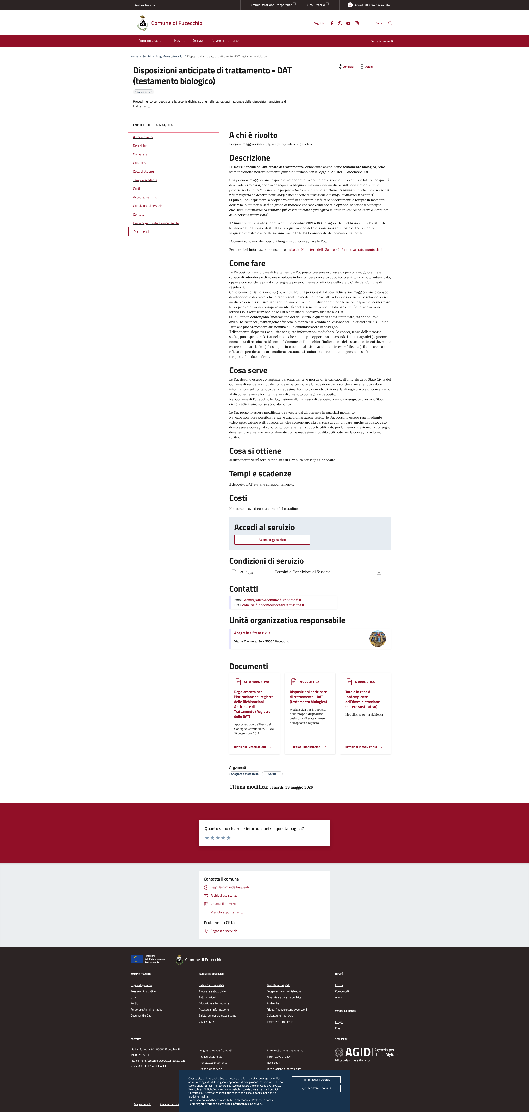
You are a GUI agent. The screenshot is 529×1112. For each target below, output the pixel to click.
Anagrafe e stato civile (168, 56)
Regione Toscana (144, 5)
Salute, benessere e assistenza (217, 1015)
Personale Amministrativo (146, 1009)
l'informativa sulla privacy (246, 1103)
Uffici (134, 997)
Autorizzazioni (207, 997)
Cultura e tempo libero (280, 1015)
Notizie (339, 985)
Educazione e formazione (214, 1003)
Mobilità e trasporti (278, 985)
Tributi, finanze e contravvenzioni (287, 1009)
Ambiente (273, 1003)
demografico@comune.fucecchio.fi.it (272, 600)
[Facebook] (330, 23)
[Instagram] (355, 23)
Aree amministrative (143, 991)
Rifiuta (319, 1080)
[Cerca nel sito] (390, 23)
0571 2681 (142, 1054)
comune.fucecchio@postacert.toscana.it (273, 605)
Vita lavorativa (207, 1021)
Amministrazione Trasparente (271, 4)
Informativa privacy (279, 1056)
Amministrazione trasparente (285, 1050)
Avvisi (338, 997)
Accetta (319, 1088)
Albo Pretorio (316, 4)
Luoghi (339, 1022)
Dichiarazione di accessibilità (284, 1069)
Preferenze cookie (263, 1100)
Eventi (339, 1028)
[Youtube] (347, 23)
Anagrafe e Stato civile (252, 633)
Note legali (273, 1062)
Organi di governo (141, 985)
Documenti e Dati (141, 1015)
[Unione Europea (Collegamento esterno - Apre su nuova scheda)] (149, 959)
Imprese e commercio (280, 1021)
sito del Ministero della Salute (312, 249)
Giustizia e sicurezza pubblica (284, 997)
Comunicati (342, 991)
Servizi (147, 56)
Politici (134, 1003)
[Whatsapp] (338, 23)
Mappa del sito (142, 1104)
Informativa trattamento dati (360, 249)
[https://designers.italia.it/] (366, 1052)
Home (134, 56)
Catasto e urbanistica (211, 985)
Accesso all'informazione (214, 1009)
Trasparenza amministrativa (284, 991)
